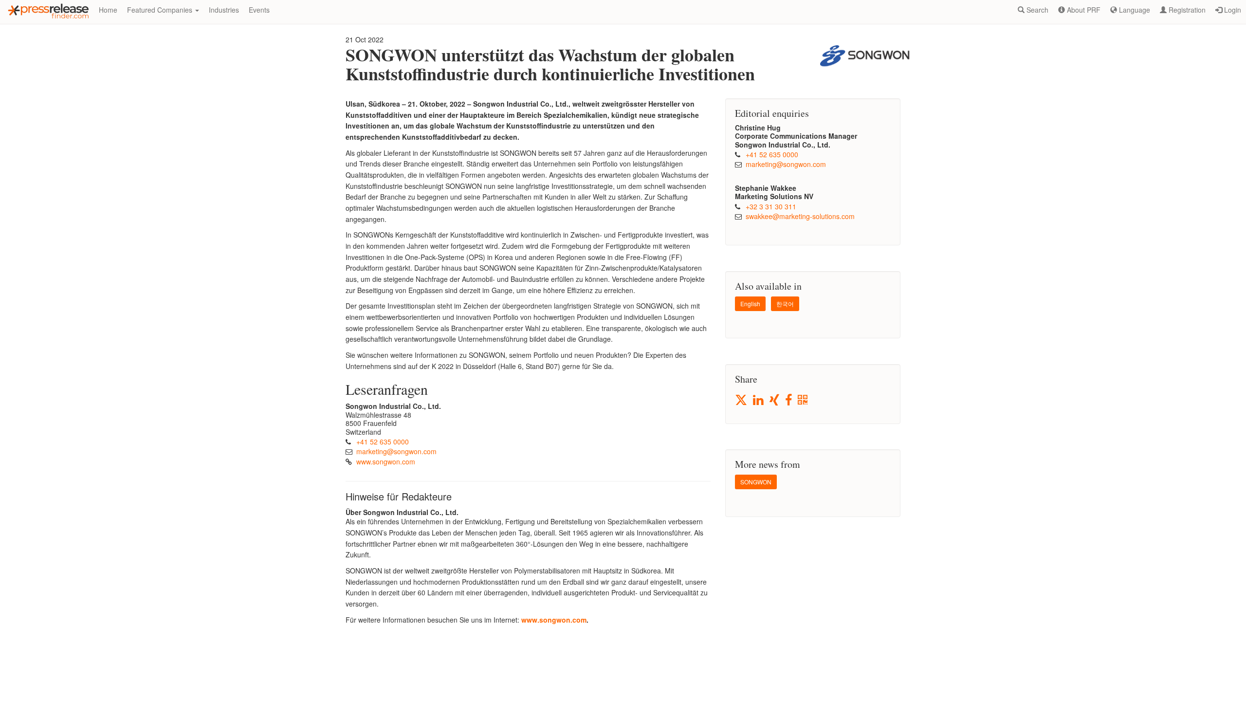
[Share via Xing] (775, 400)
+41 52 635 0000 (382, 441)
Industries (224, 10)
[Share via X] (742, 400)
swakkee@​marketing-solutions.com (800, 216)
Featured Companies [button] (160, 10)
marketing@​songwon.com (396, 451)
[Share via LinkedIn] (759, 400)
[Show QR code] (803, 400)
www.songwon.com (385, 461)
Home (108, 10)
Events (259, 10)
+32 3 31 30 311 (771, 206)
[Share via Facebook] (789, 400)
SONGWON (755, 482)
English (750, 303)
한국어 (785, 303)
